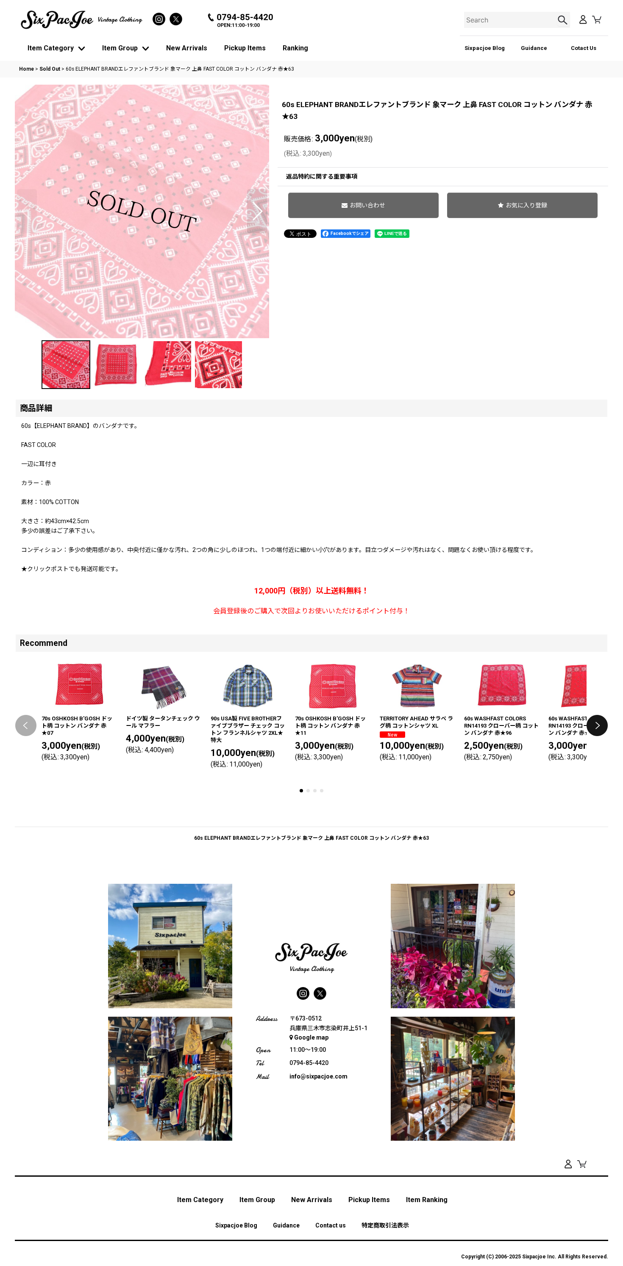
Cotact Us (583, 48)
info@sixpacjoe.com (318, 1076)
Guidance (534, 48)
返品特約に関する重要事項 (321, 176)
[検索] (563, 20)
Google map (311, 1037)
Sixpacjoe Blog (484, 48)
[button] (27, 211)
